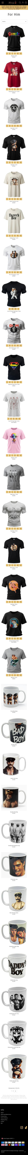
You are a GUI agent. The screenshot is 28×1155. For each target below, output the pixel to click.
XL (14, 53)
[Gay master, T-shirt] (14, 550)
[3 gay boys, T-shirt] (14, 477)
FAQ (1, 1123)
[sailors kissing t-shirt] (14, 184)
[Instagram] (21, 1127)
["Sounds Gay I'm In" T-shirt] (14, 74)
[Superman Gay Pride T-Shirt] (14, 367)
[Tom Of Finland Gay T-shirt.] (14, 404)
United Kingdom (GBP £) (8, 1138)
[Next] (25, 7)
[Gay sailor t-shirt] (14, 111)
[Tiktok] (26, 1127)
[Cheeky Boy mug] (14, 865)
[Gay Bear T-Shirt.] (14, 587)
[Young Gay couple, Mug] (14, 932)
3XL (20, 53)
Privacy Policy (4, 1116)
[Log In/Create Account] (23, 3)
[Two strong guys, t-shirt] (14, 257)
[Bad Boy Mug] (14, 731)
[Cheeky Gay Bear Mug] (14, 1067)
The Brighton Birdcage (13, 1150)
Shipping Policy (4, 1119)
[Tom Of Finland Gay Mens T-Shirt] (14, 294)
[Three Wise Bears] (14, 697)
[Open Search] (20, 3)
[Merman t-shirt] (14, 660)
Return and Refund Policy (6, 1114)
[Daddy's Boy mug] (14, 966)
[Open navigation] (3, 3)
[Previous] (2, 7)
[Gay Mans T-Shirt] (14, 514)
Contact (2, 1121)
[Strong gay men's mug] (14, 1000)
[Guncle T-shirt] (14, 39)
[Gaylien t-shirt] (14, 441)
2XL (17, 53)
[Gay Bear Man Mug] (14, 798)
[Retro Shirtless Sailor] (14, 899)
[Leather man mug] (14, 764)
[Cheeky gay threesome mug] (14, 831)
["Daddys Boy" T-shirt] (14, 221)
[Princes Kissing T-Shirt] (14, 624)
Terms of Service (4, 1117)
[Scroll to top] (25, 1151)
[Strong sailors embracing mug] (14, 1033)
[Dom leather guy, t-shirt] (14, 331)
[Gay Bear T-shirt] (14, 148)
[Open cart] (26, 2)
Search (2, 1112)
